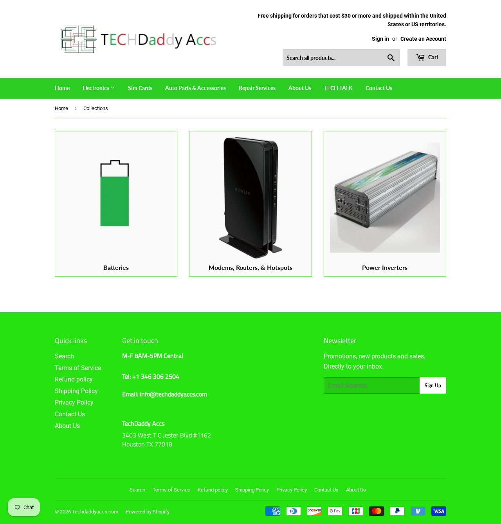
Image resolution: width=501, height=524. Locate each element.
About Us (299, 88)
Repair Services (257, 88)
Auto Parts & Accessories (195, 88)
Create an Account (423, 39)
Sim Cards (140, 88)
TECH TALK (338, 88)
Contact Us (379, 88)
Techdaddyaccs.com (95, 512)
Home (62, 88)
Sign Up (433, 385)
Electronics (96, 88)
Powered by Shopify (147, 512)
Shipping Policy (76, 391)
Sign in (380, 39)
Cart (432, 57)
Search (64, 356)
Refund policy (74, 379)
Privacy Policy (74, 402)
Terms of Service (78, 368)
